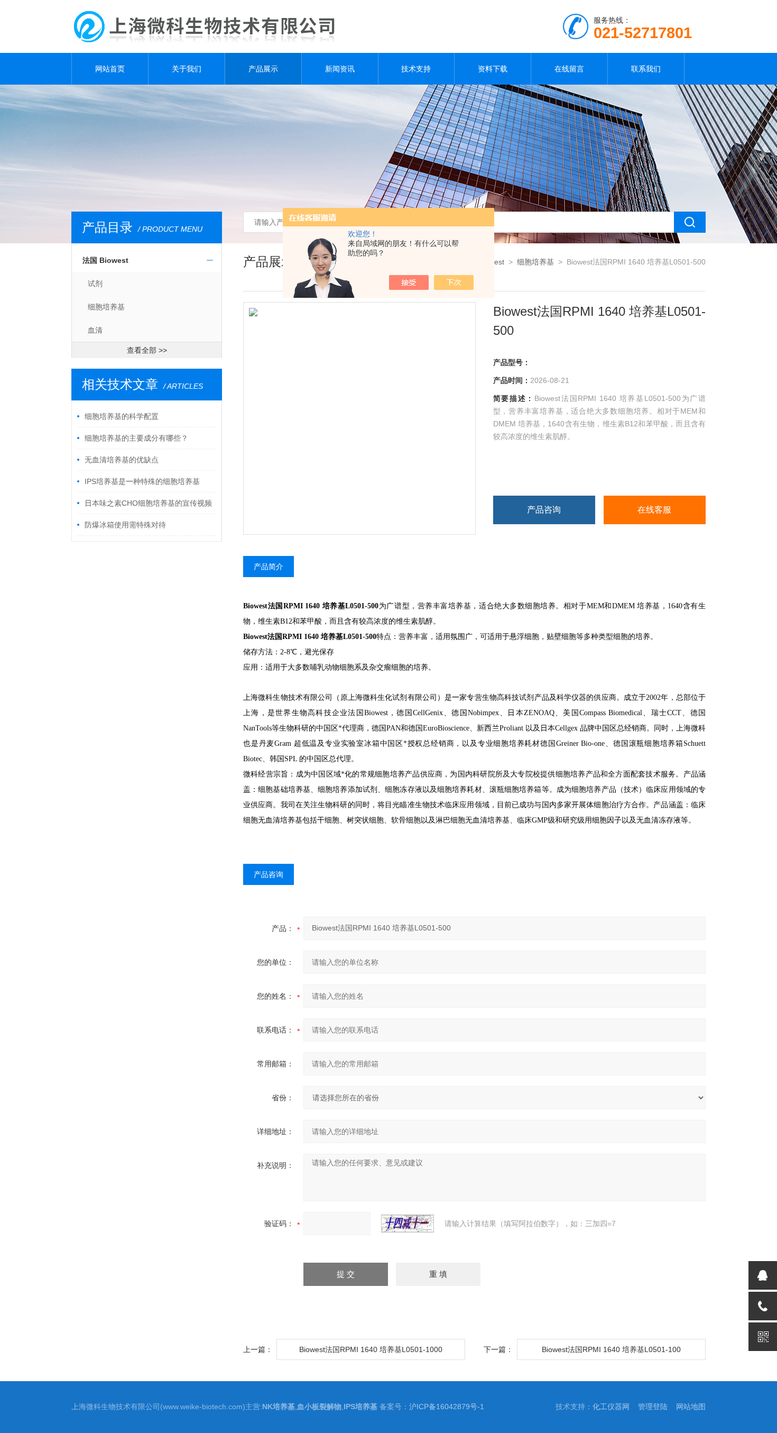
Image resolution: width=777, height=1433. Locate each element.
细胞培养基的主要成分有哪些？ (136, 438)
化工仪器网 (611, 1406)
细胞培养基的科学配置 (122, 416)
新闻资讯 (340, 69)
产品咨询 (544, 509)
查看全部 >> (147, 350)
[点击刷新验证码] (407, 1224)
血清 (95, 330)
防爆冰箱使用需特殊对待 (125, 525)
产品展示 (263, 69)
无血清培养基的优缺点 (122, 459)
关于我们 (186, 69)
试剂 (95, 283)
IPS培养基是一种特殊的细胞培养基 (142, 481)
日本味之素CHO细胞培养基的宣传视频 (148, 503)
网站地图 (691, 1406)
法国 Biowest (105, 260)
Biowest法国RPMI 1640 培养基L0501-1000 (370, 1349)
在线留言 (569, 69)
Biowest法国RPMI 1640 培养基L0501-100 (611, 1349)
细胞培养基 (106, 307)
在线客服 (654, 509)
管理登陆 (653, 1406)
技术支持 (416, 69)
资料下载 (492, 69)
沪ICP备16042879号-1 (446, 1406)
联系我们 (646, 69)
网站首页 (110, 69)
